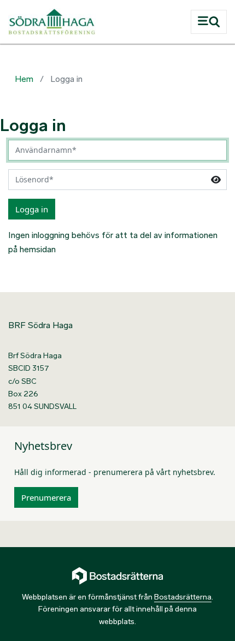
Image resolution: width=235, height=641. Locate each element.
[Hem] (91, 21)
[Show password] (215, 179)
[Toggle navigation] (209, 22)
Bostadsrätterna (183, 597)
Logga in (31, 209)
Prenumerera (46, 497)
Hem (24, 79)
